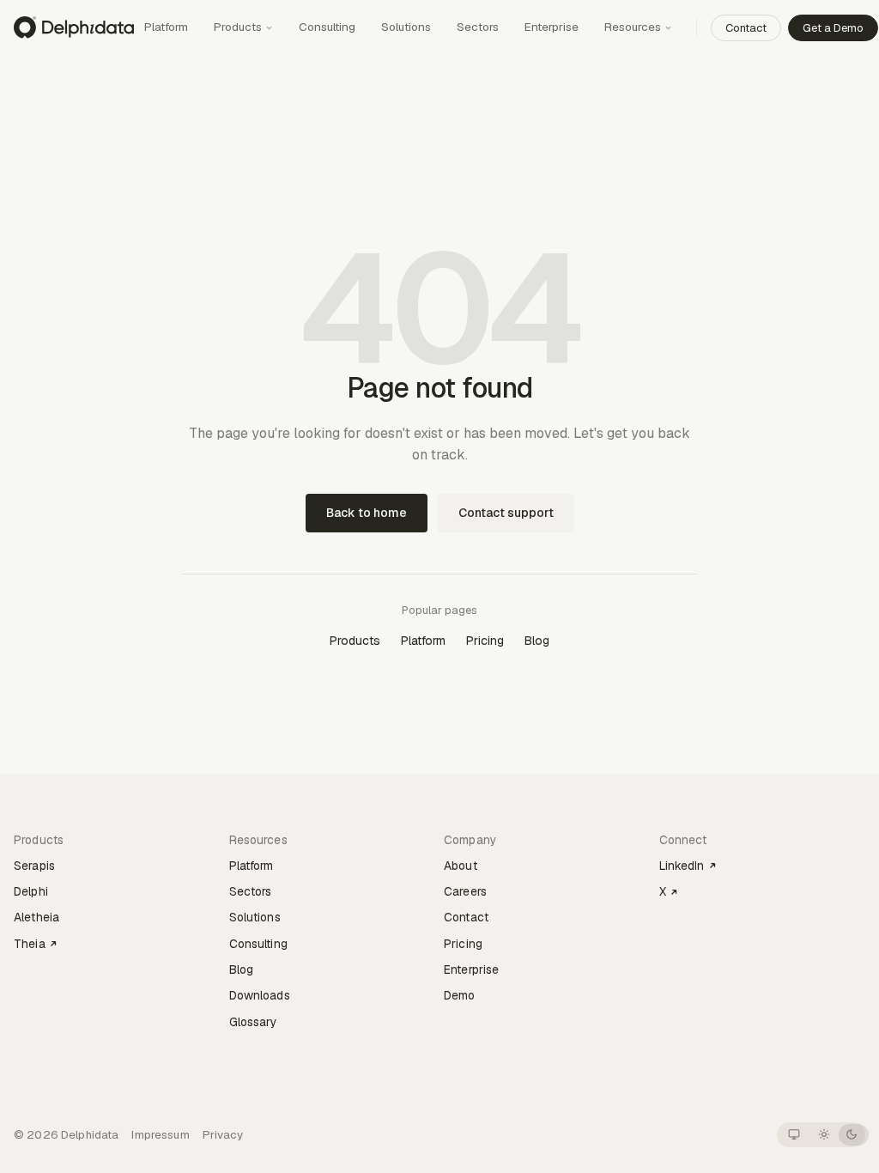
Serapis (34, 865)
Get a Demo (833, 28)
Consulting (327, 26)
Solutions (406, 26)
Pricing (485, 640)
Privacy (223, 1134)
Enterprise (551, 26)
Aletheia (36, 917)
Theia (29, 943)
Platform (166, 26)
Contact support (506, 512)
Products (238, 26)
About (460, 865)
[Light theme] (824, 1135)
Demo (460, 995)
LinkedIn (682, 865)
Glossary (253, 1022)
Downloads (259, 995)
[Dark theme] (851, 1135)
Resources (632, 26)
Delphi (31, 891)
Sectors (478, 26)
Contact (746, 28)
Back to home (366, 512)
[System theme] (794, 1135)
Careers (465, 891)
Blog (536, 640)
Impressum (160, 1134)
